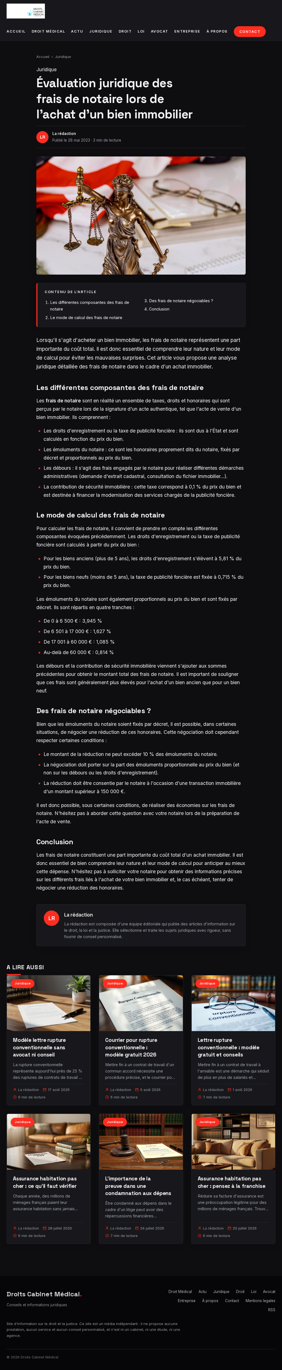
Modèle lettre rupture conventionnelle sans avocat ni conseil (39, 1047)
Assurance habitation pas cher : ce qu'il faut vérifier (45, 1182)
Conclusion (159, 309)
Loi (141, 31)
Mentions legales (260, 1301)
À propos (217, 31)
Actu (77, 31)
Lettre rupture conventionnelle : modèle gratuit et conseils (228, 1047)
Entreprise (187, 31)
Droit (125, 31)
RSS (271, 1310)
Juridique (101, 31)
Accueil (16, 31)
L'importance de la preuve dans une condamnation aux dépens (138, 1185)
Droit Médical (48, 31)
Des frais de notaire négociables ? (181, 300)
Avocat (159, 31)
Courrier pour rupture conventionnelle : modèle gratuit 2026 (131, 1047)
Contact (250, 32)
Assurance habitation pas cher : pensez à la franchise (231, 1182)
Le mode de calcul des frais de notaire (86, 317)
